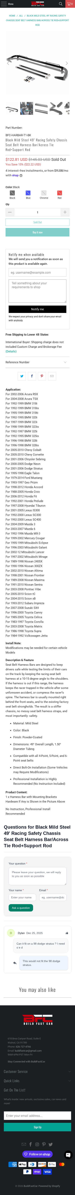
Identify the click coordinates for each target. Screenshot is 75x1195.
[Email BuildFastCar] (24, 1144)
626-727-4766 (23, 1046)
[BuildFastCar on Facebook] (30, 1144)
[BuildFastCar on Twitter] (51, 1144)
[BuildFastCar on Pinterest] (44, 1144)
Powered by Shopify (49, 1186)
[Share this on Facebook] (32, 376)
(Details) (11, 351)
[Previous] (8, 63)
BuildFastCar (30, 1186)
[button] (68, 1154)
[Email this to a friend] (52, 376)
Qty (7, 204)
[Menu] (1, 4)
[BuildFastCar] (37, 4)
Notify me (37, 309)
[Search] (60, 4)
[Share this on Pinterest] (42, 376)
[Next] (66, 63)
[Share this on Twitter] (22, 376)
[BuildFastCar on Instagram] (37, 1144)
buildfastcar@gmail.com (28, 1050)
